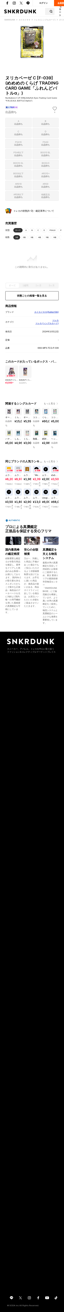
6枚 (55, 237)
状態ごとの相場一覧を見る (32, 295)
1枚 (16, 237)
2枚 (24, 237)
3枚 (32, 237)
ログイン (43, 3)
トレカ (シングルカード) (47, 323)
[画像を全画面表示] (32, 42)
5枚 (47, 237)
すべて (18, 230)
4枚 (39, 237)
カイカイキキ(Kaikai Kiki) (46, 312)
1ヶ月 (38, 285)
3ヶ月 (52, 285)
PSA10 (52, 230)
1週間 (25, 285)
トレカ (55, 320)
